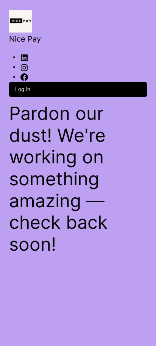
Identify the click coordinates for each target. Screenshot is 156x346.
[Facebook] (24, 77)
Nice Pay (25, 38)
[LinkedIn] (24, 57)
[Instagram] (24, 67)
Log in (22, 89)
